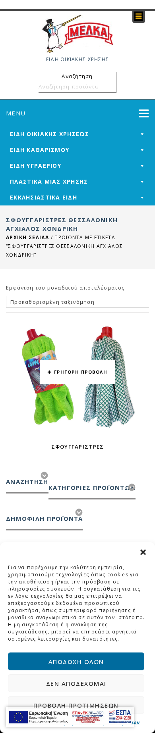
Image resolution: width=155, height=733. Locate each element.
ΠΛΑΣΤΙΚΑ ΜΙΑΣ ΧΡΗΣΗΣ (49, 181)
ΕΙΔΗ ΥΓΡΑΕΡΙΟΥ (35, 165)
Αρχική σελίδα (27, 237)
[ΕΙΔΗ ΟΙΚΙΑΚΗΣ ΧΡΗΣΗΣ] (77, 33)
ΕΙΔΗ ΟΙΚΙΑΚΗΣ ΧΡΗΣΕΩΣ (49, 134)
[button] (143, 552)
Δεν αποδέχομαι (76, 683)
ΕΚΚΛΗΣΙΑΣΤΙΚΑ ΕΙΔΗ (43, 197)
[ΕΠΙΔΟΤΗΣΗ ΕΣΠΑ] (70, 717)
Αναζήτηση (109, 86)
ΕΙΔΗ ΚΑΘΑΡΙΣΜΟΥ (39, 150)
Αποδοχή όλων (76, 662)
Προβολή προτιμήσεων (76, 705)
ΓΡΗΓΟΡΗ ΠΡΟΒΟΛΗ (81, 372)
